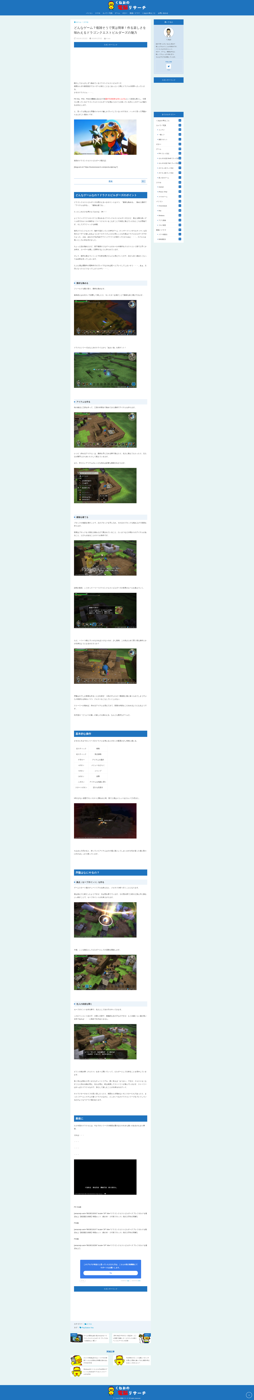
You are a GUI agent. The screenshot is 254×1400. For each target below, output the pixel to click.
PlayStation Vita (87, 1328)
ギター (124, 13)
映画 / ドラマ (135, 13)
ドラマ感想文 (163, 234)
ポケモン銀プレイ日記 (166, 173)
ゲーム (117, 13)
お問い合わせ (163, 13)
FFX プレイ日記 (164, 153)
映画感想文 (162, 239)
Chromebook (163, 206)
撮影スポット (163, 139)
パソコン (89, 13)
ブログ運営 (162, 225)
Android (161, 187)
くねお (127, 1280)
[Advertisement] (110, 61)
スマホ (97, 13)
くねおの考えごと (149, 13)
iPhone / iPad (163, 192)
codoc (139, 1280)
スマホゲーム (163, 196)
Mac (160, 211)
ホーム (78, 22)
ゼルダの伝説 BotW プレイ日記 (169, 158)
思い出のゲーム (164, 178)
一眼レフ (162, 134)
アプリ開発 (162, 220)
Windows (162, 215)
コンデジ (162, 130)
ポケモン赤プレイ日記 (166, 168)
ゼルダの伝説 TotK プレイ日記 (169, 163)
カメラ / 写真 (108, 13)
